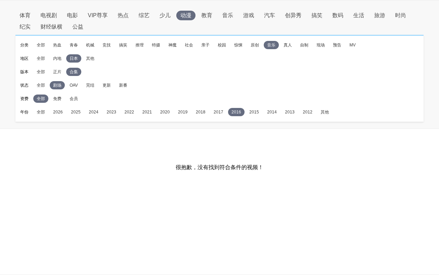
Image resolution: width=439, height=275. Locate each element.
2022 (129, 112)
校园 (222, 45)
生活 (358, 15)
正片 (57, 71)
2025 (76, 112)
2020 (165, 112)
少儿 (164, 15)
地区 (24, 58)
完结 (90, 85)
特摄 (156, 45)
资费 (24, 98)
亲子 (205, 45)
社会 (189, 45)
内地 (57, 58)
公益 (77, 27)
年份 (24, 112)
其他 (90, 58)
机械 (90, 45)
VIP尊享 (98, 15)
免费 (57, 98)
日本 (74, 58)
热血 (57, 45)
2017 (218, 112)
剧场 (57, 85)
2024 (93, 112)
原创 (255, 45)
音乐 (227, 15)
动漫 (185, 15)
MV (352, 45)
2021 (147, 112)
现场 (321, 45)
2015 (254, 112)
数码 (337, 15)
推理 (139, 45)
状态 (24, 85)
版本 (24, 71)
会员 (74, 98)
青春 (74, 45)
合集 (74, 71)
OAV (74, 85)
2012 (307, 112)
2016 (236, 112)
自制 (304, 45)
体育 (25, 15)
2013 (290, 112)
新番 (123, 85)
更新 (107, 85)
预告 (337, 45)
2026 (58, 112)
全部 (41, 45)
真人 (288, 45)
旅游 (379, 15)
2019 (183, 112)
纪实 (25, 27)
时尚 (400, 15)
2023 (111, 112)
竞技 (107, 45)
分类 (24, 45)
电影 (72, 15)
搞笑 (316, 15)
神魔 (172, 45)
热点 (123, 15)
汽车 (269, 15)
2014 (272, 112)
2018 (200, 112)
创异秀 (293, 15)
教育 (206, 15)
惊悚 (238, 45)
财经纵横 (51, 27)
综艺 (144, 15)
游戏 (248, 15)
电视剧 (48, 15)
